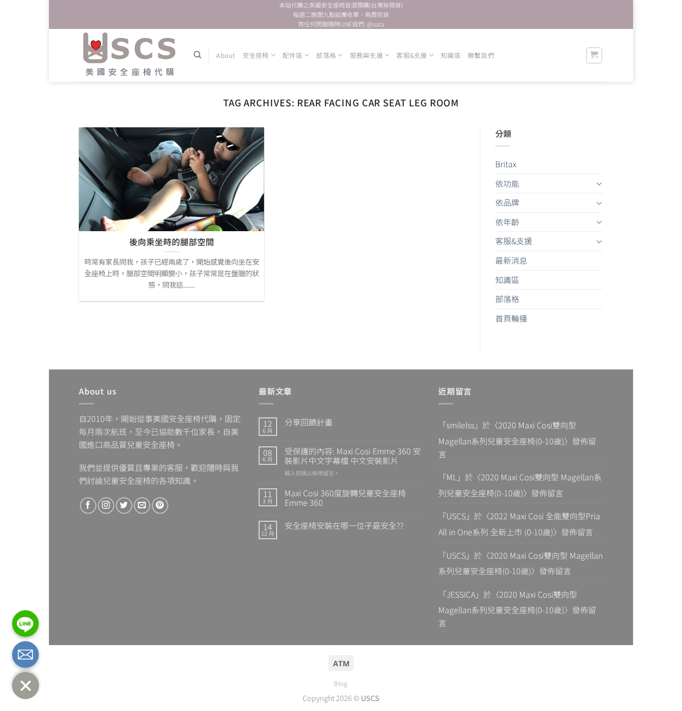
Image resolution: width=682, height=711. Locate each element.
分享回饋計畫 (309, 422)
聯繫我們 (481, 55)
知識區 (451, 55)
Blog (340, 683)
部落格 (326, 55)
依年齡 (507, 222)
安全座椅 (256, 55)
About (225, 55)
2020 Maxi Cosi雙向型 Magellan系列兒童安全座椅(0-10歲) (507, 433)
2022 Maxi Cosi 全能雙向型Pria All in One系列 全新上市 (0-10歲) (519, 524)
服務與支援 (366, 55)
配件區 (293, 55)
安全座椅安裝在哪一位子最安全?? (344, 525)
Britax (505, 164)
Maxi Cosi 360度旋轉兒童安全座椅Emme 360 (345, 497)
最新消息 (511, 260)
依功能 (507, 183)
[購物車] (594, 55)
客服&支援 (411, 55)
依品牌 (507, 202)
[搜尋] (197, 54)
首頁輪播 (511, 318)
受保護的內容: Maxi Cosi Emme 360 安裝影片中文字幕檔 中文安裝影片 (353, 455)
